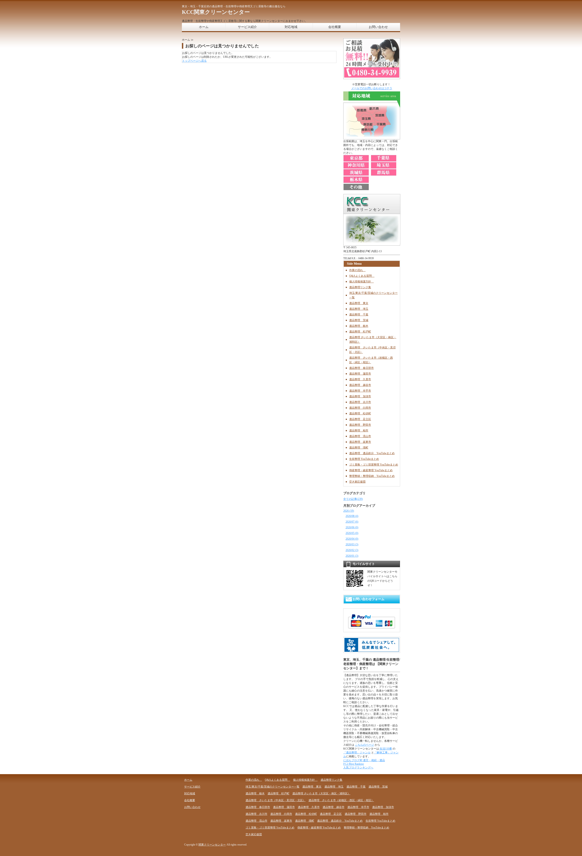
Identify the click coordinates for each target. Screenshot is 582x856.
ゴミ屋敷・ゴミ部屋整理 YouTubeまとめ (373, 464)
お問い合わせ (378, 27)
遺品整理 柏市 (358, 430)
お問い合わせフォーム (368, 599)
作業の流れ (357, 270)
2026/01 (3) (352, 555)
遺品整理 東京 (358, 303)
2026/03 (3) (352, 544)
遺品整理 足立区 (360, 419)
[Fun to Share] (371, 650)
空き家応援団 (357, 481)
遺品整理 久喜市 (360, 379)
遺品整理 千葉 (358, 314)
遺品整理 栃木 (358, 325)
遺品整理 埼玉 (358, 308)
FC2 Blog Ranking (353, 763)
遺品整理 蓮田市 (360, 373)
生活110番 (385, 748)
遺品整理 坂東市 (360, 441)
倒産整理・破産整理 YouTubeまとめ (371, 470)
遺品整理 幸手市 (360, 390)
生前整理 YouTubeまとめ (364, 459)
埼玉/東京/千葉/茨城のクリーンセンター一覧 (272, 786)
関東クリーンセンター (212, 844)
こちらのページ (364, 744)
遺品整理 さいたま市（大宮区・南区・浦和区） (321, 793)
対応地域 (291, 27)
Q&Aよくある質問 (361, 275)
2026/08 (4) (352, 516)
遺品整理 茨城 (358, 320)
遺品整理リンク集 (360, 287)
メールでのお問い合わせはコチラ (371, 88)
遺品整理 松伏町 (360, 413)
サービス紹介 (247, 27)
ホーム (203, 27)
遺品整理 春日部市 (361, 368)
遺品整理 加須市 (360, 396)
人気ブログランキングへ (358, 767)
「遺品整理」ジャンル (357, 752)
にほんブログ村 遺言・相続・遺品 (364, 760)
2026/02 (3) (352, 550)
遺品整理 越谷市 (360, 385)
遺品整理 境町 (358, 447)
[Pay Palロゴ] (371, 629)
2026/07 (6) (352, 521)
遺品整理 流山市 (360, 436)
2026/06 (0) (352, 527)
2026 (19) (348, 510)
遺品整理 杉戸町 (360, 331)
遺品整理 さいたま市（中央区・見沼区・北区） (276, 800)
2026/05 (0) (352, 533)
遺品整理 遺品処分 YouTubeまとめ (372, 453)
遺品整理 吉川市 (360, 402)
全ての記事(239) (353, 499)
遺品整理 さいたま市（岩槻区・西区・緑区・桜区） (341, 800)
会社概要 (334, 27)
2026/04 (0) (352, 538)
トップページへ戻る (194, 60)
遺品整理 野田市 (360, 424)
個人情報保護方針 (361, 281)
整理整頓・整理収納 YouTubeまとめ (372, 476)
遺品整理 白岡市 (360, 407)
